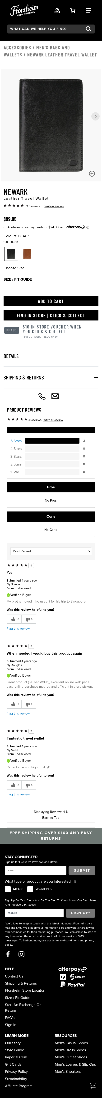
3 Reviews (33, 206)
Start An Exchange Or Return (23, 1007)
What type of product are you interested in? (40, 881)
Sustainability (16, 1079)
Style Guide (14, 1050)
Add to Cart (51, 301)
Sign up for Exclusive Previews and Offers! (31, 862)
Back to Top (50, 818)
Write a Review (54, 206)
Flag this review (18, 629)
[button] (95, 116)
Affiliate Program (18, 1086)
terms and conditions (65, 940)
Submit (82, 870)
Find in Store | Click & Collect (51, 315)
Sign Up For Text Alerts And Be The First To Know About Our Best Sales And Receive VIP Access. (50, 902)
